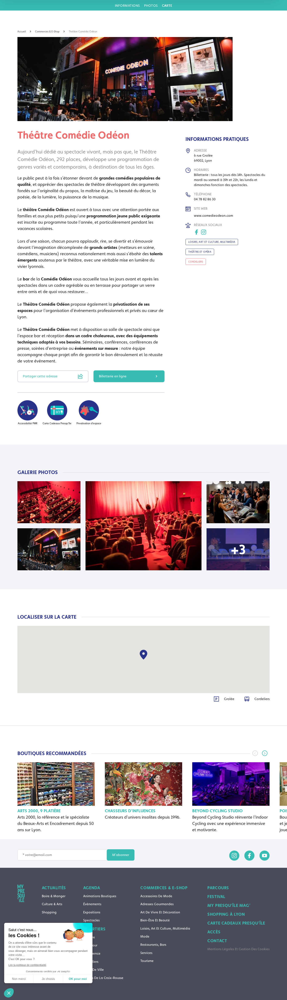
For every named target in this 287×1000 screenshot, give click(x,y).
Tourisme (147, 961)
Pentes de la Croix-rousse (103, 978)
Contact (217, 940)
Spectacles (91, 920)
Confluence (91, 953)
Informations (127, 6)
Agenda (91, 887)
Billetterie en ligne (112, 376)
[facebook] (249, 856)
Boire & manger (53, 896)
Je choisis (48, 978)
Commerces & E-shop (163, 887)
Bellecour (90, 945)
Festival (216, 896)
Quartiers (94, 928)
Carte (167, 6)
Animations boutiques (99, 896)
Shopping (49, 912)
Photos (151, 6)
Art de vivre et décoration (160, 912)
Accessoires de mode (156, 896)
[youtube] (264, 856)
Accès (213, 931)
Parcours (218, 887)
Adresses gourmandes (157, 904)
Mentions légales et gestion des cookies (238, 949)
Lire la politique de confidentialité (27, 965)
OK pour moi (78, 978)
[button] (264, 753)
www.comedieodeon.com (213, 216)
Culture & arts (52, 904)
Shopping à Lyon (226, 914)
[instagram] (234, 856)
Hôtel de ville (93, 970)
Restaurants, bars (153, 945)
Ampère (89, 937)
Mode (144, 936)
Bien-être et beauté (155, 920)
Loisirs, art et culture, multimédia (165, 928)
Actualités (54, 887)
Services (146, 953)
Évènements (92, 904)
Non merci (19, 978)
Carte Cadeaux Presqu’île (236, 923)
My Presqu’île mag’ (228, 905)
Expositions (91, 912)
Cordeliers (90, 962)
